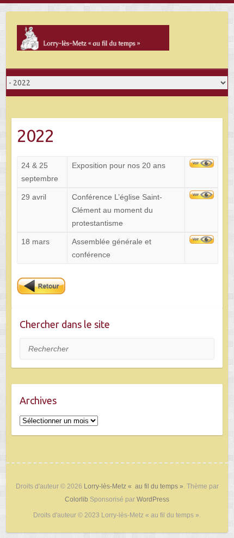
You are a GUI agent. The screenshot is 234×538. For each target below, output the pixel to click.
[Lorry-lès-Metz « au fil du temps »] (93, 40)
